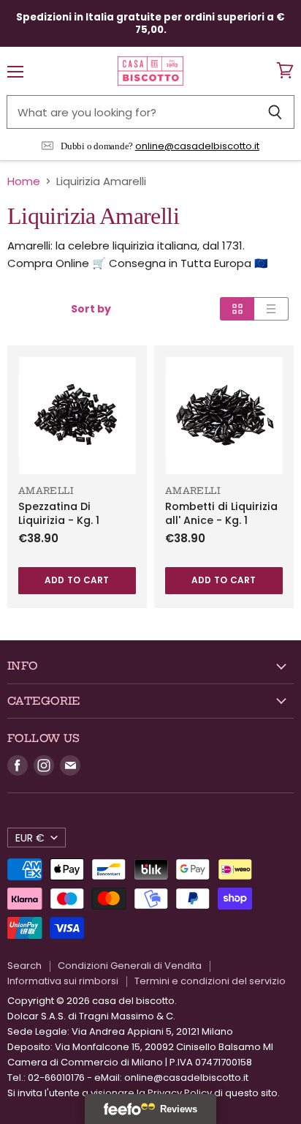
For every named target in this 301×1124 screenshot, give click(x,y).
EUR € (30, 838)
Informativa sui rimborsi (62, 981)
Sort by (91, 309)
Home (23, 181)
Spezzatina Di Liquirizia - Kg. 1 (58, 513)
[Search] (275, 112)
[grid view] (237, 309)
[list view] (271, 309)
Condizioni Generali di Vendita (130, 966)
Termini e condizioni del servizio (210, 981)
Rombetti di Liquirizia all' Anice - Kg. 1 (221, 513)
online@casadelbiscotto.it (197, 146)
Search (24, 966)
